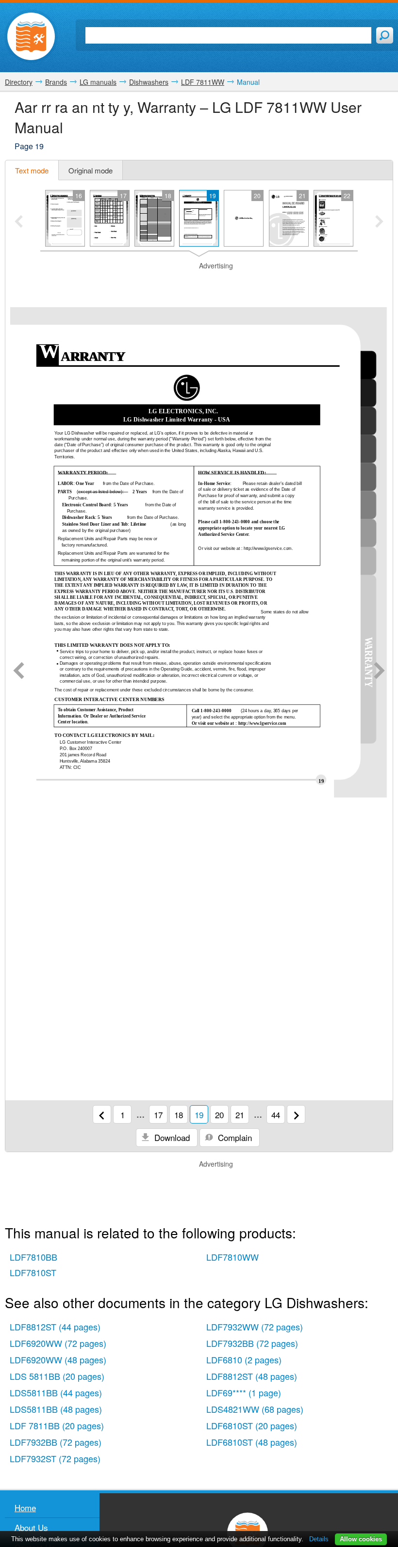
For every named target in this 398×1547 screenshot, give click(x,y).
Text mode (32, 170)
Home (25, 1507)
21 (239, 1115)
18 (178, 1115)
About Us (31, 1527)
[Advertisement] (199, 283)
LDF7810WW (232, 1256)
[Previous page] (18, 671)
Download (171, 1137)
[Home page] (31, 36)
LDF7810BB (33, 1256)
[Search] (384, 35)
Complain (234, 1137)
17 (158, 1115)
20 (219, 1115)
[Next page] (379, 671)
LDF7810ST (33, 1272)
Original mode (90, 170)
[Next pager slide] (379, 222)
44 (275, 1115)
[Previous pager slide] (18, 222)
